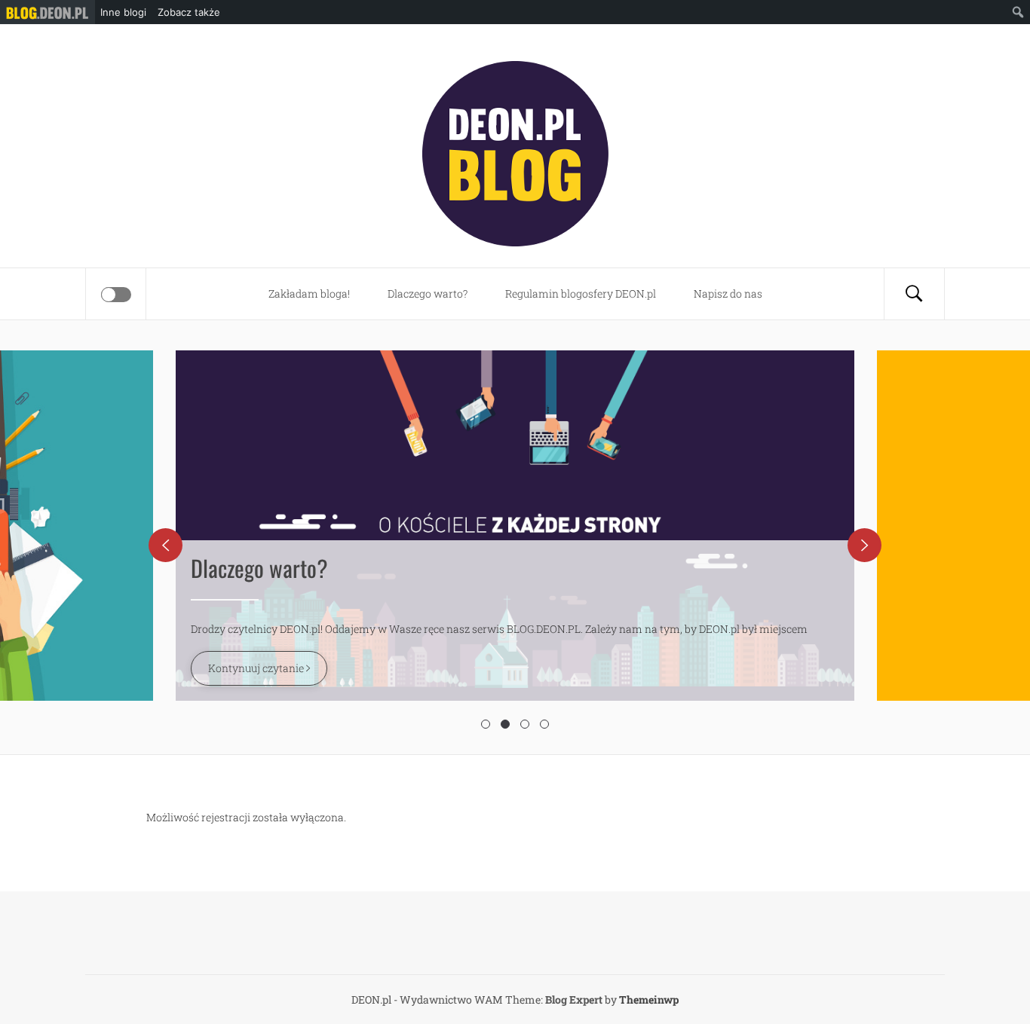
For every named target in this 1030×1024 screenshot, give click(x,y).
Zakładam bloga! (309, 293)
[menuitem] (47, 12)
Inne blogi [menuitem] (123, 12)
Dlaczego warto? (427, 293)
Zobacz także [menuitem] (189, 12)
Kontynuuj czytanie (257, 668)
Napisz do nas (728, 293)
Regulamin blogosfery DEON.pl (580, 293)
